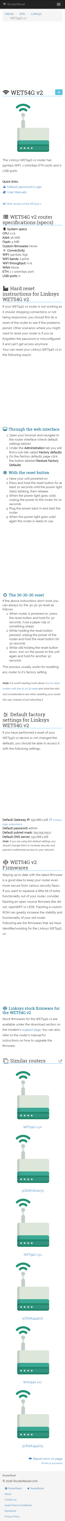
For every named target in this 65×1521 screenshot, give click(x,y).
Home (9, 14)
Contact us (10, 1499)
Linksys (36, 14)
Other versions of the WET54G (23, 204)
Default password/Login (24, 187)
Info (22, 14)
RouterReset (15, 4)
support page (31, 1029)
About (8, 1494)
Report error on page (47, 1461)
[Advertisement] (32, 57)
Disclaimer (10, 1511)
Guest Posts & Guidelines (18, 1505)
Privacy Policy (12, 1516)
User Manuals (16, 192)
